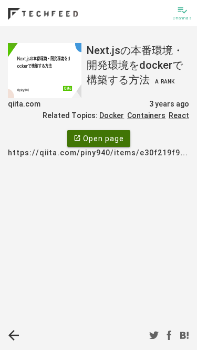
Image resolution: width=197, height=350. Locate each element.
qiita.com (24, 104)
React (179, 115)
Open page (99, 138)
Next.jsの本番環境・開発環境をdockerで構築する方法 (135, 65)
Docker (111, 115)
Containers (146, 115)
